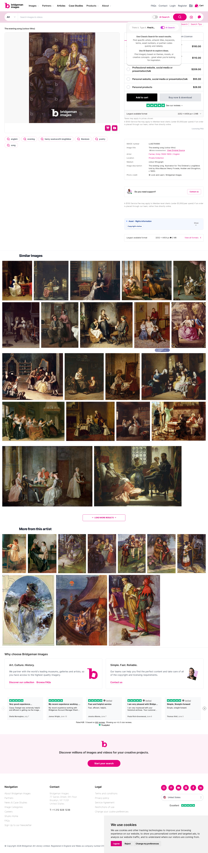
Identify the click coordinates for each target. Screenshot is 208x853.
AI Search (164, 17)
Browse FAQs (44, 682)
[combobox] (102, 17)
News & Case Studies (16, 802)
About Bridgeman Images (18, 793)
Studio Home (11, 816)
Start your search (104, 763)
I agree (116, 843)
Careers (9, 811)
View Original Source (176, 150)
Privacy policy (102, 798)
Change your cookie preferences (111, 811)
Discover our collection (21, 682)
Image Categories (14, 807)
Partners (9, 798)
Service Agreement (104, 802)
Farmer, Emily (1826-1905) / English (164, 154)
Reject (128, 843)
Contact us (194, 192)
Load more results (104, 518)
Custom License (183, 36)
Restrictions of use (104, 807)
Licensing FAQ (197, 129)
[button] (163, 224)
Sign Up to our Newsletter (18, 825)
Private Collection (156, 158)
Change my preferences (147, 843)
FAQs (7, 820)
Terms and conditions (106, 793)
